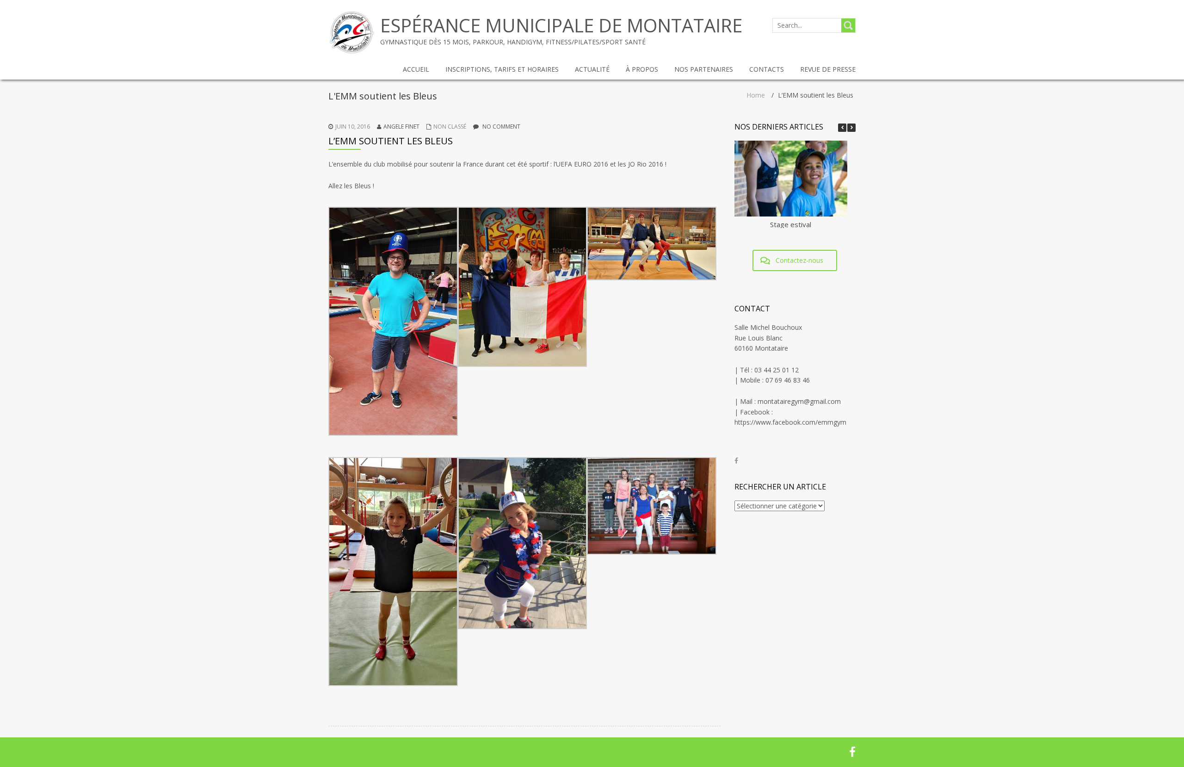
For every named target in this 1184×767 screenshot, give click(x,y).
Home (755, 95)
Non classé (449, 126)
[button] (851, 128)
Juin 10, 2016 (352, 126)
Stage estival (790, 224)
